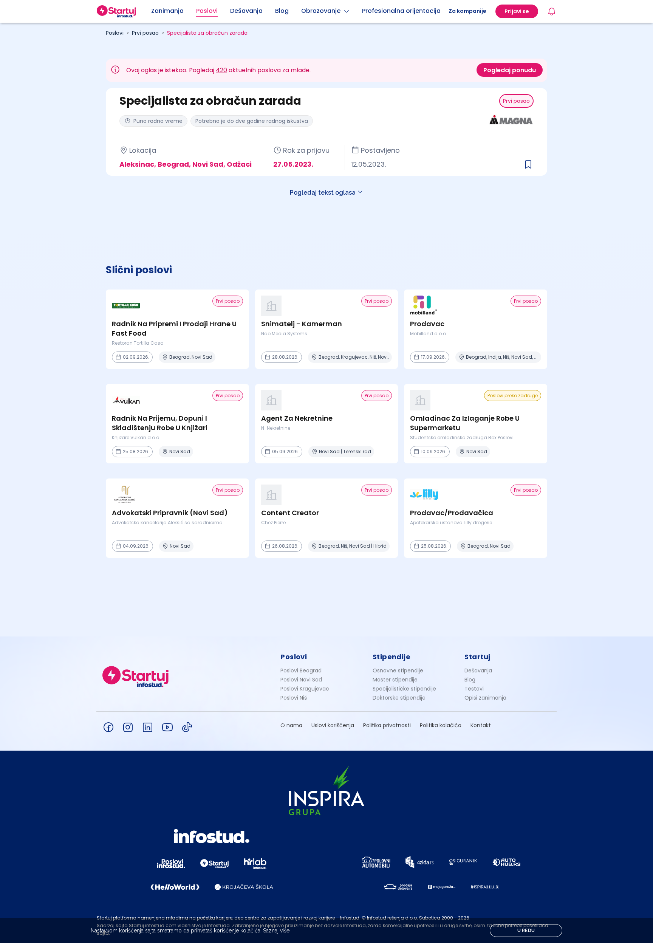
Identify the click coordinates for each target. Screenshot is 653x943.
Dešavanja (478, 670)
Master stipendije (395, 679)
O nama (291, 725)
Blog (469, 679)
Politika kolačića (440, 725)
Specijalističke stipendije (404, 688)
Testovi (474, 688)
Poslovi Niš (293, 697)
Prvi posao (145, 33)
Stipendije (392, 656)
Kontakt (480, 725)
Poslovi (115, 33)
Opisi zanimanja (485, 697)
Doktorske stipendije (399, 697)
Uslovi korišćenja (332, 725)
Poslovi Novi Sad (301, 679)
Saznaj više (276, 931)
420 (221, 70)
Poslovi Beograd (301, 670)
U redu (526, 930)
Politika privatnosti (387, 725)
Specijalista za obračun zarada (207, 33)
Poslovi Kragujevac (304, 688)
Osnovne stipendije (398, 670)
